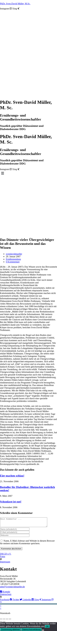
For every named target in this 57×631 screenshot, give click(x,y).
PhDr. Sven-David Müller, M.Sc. (15, 3)
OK (47, 626)
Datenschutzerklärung (31, 629)
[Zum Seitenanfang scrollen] (1, 602)
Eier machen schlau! (12, 475)
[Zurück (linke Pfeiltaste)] (1, 621)
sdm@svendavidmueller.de (12, 586)
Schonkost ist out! (10, 501)
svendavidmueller (14, 254)
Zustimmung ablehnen (10, 629)
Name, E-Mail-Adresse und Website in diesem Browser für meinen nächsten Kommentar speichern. (27, 542)
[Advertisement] (28, 206)
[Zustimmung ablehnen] (43, 630)
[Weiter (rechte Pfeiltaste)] (4, 621)
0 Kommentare (13, 262)
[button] (28, 173)
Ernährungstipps (13, 259)
